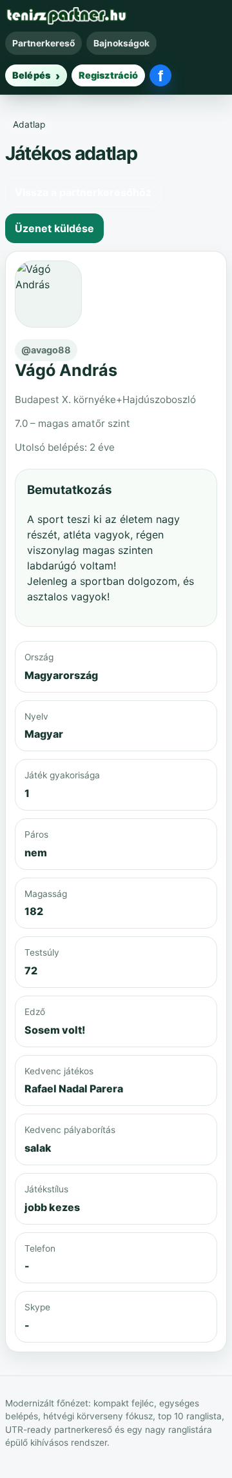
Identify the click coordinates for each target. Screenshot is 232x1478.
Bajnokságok (121, 43)
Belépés (31, 75)
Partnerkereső (43, 43)
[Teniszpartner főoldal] (66, 15)
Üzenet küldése (54, 228)
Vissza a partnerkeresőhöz (83, 192)
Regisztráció (108, 75)
